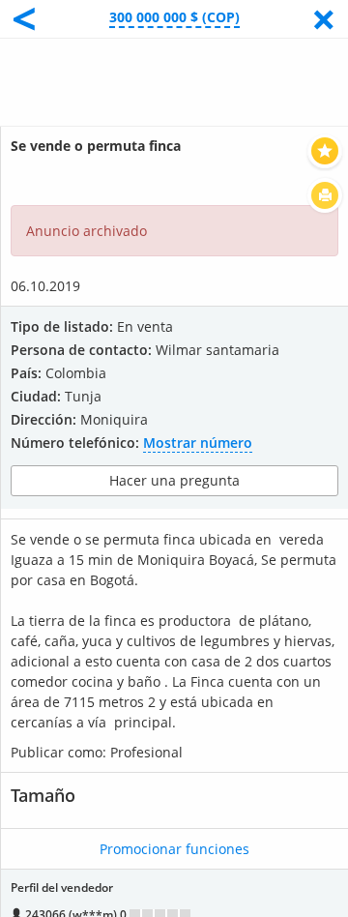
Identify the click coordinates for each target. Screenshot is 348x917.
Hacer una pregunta (174, 480)
